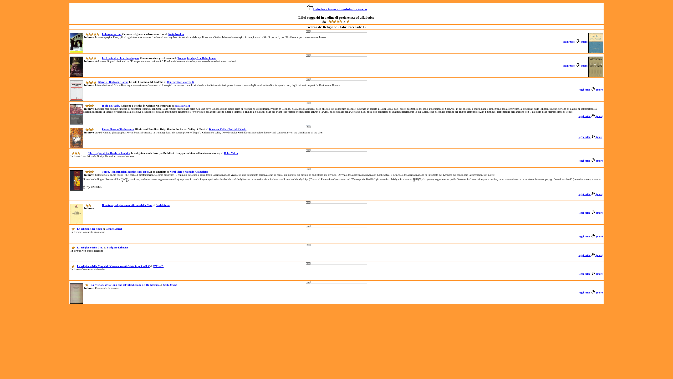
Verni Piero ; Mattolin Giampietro (189, 171)
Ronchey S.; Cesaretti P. (180, 82)
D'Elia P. (158, 266)
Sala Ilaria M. (183, 105)
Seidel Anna (163, 205)
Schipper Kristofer (117, 247)
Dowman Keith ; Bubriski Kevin (227, 129)
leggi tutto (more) (575, 41)
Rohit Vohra (231, 153)
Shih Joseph (170, 284)
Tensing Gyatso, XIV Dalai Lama (196, 58)
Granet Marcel (114, 228)
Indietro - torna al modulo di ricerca (340, 9)
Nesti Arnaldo (176, 34)
